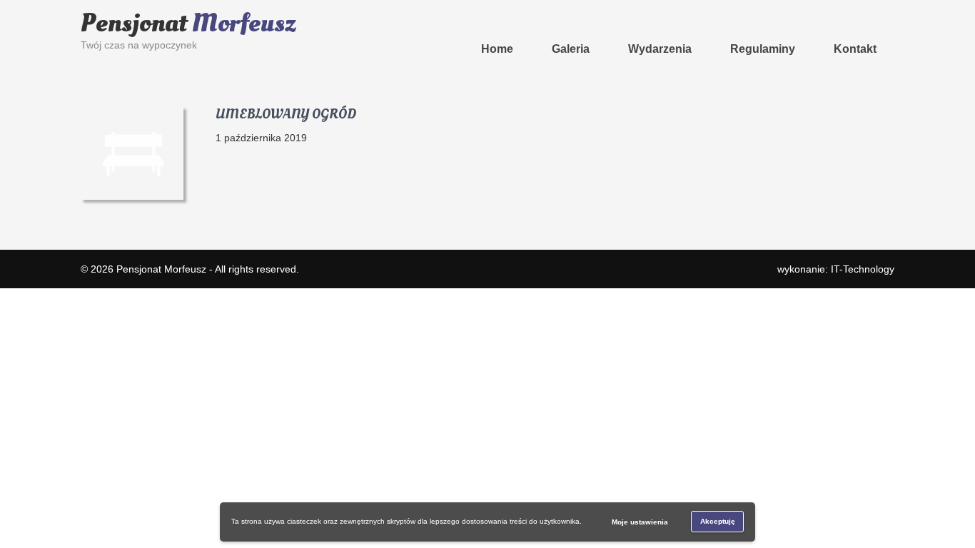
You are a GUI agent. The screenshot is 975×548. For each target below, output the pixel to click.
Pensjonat (188, 23)
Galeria (571, 49)
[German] (316, 6)
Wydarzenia (660, 49)
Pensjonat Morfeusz (161, 269)
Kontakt (855, 49)
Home (497, 49)
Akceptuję (717, 521)
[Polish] (331, 6)
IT (862, 269)
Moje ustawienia (640, 522)
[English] (302, 6)
